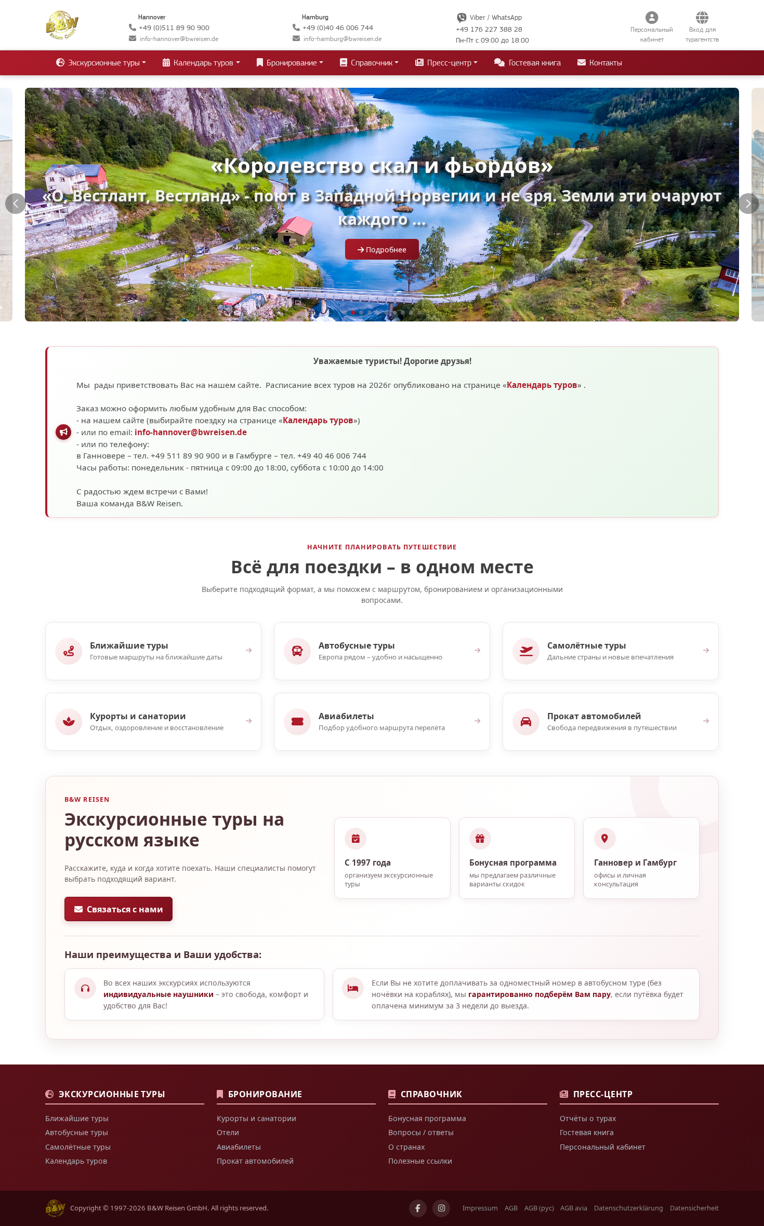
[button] (15, 203)
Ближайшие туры (77, 1118)
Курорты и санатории (256, 1118)
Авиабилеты (239, 1147)
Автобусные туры (76, 1132)
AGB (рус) (539, 1207)
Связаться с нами (125, 909)
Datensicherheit (694, 1207)
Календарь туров (542, 385)
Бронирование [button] (291, 63)
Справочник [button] (370, 63)
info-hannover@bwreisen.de (179, 39)
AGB (511, 1207)
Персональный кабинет (603, 1147)
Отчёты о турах (588, 1118)
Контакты (604, 63)
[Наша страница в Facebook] (418, 1208)
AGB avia (573, 1207)
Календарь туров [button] (202, 63)
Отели (228, 1132)
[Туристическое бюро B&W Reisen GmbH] (62, 24)
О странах (406, 1147)
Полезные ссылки (420, 1161)
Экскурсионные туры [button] (103, 63)
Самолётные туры (78, 1147)
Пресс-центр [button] (448, 63)
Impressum (480, 1207)
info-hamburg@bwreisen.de (342, 39)
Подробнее (385, 249)
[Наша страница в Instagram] (441, 1208)
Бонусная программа (427, 1118)
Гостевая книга (534, 63)
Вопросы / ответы (421, 1132)
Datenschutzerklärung (628, 1207)
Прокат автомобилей (255, 1161)
